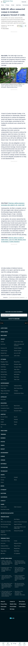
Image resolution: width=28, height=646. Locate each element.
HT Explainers (17, 553)
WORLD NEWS (4, 331)
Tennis (15, 479)
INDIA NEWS (4, 335)
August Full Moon (18, 524)
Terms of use (22, 601)
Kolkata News (4, 372)
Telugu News (3, 551)
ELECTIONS (3, 493)
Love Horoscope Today (6, 524)
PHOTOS (3, 441)
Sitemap (2, 609)
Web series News (4, 393)
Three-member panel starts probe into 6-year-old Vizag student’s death (6, 577)
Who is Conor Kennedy (6, 521)
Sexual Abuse (6, 297)
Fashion (2, 419)
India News (18, 5)
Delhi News (3, 366)
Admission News (4, 405)
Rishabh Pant (4, 353)
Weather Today (13, 604)
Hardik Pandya (4, 350)
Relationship (3, 424)
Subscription (3, 606)
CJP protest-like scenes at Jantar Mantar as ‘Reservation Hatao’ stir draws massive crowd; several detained (6, 594)
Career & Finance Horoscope (20, 521)
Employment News (18, 408)
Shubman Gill (4, 348)
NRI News (3, 553)
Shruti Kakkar (6, 28)
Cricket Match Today (18, 341)
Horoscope (3, 399)
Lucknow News (17, 372)
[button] (2, 2)
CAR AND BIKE (4, 467)
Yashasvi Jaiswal (17, 350)
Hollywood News (18, 385)
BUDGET (3, 449)
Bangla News (17, 548)
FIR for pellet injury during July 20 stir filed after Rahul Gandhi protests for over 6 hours (20, 570)
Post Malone (17, 519)
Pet (1, 427)
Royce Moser (4, 534)
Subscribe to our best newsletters (14, 311)
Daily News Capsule (5, 315)
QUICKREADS (4, 497)
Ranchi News (4, 379)
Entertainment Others (19, 393)
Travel (15, 424)
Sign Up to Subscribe (14, 318)
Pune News (16, 377)
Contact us (12, 601)
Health (2, 422)
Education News (17, 410)
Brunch (15, 417)
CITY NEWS (3, 359)
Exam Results (4, 410)
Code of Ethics (22, 606)
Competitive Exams (5, 408)
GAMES (2, 504)
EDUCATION (4, 403)
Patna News (3, 377)
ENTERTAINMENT (5, 383)
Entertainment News (5, 548)
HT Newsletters (22, 604)
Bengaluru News (4, 361)
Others (2, 482)
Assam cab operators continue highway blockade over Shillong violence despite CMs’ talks (20, 578)
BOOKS (2, 486)
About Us (3, 601)
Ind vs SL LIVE (17, 353)
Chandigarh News (5, 364)
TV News (16, 390)
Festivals (16, 419)
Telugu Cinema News (5, 390)
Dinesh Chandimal (5, 355)
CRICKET (3, 339)
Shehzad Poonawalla (18, 530)
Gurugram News (17, 366)
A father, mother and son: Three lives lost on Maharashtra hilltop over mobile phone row (6, 562)
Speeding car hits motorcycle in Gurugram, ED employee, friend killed (20, 593)
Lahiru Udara (17, 355)
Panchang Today (4, 526)
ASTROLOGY (4, 397)
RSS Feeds (12, 609)
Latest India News (6, 558)
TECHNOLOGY (4, 471)
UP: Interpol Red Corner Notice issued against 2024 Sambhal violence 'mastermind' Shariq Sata (6, 586)
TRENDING (3, 434)
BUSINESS (3, 438)
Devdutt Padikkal (18, 348)
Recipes (15, 422)
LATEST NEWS (4, 328)
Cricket (12, 5)
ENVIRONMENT (4, 452)
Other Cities (16, 379)
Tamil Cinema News (18, 388)
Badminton (3, 477)
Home (2, 5)
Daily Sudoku (4, 507)
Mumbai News (4, 374)
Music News (3, 388)
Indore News (3, 369)
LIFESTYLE (3, 414)
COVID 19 (3, 500)
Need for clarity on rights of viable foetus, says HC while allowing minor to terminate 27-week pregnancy (13, 239)
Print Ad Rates (13, 606)
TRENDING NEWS (5, 516)
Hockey (2, 479)
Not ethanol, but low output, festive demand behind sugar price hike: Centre (20, 562)
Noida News (16, 374)
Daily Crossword (17, 507)
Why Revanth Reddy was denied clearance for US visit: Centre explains (20, 585)
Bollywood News (4, 385)
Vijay (2, 519)
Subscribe (24, 1)
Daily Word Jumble (5, 509)
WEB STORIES (4, 430)
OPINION (3, 460)
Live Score (3, 344)
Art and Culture (4, 417)
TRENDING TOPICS (5, 538)
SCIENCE (3, 456)
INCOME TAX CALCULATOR (7, 513)
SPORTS (3, 474)
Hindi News (16, 551)
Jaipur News (16, 369)
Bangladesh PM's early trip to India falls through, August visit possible (6, 569)
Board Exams (17, 405)
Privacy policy (4, 604)
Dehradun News (17, 364)
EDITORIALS (3, 463)
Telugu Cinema (17, 545)
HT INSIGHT (3, 489)
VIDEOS (2, 445)
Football (16, 477)
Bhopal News (17, 361)
